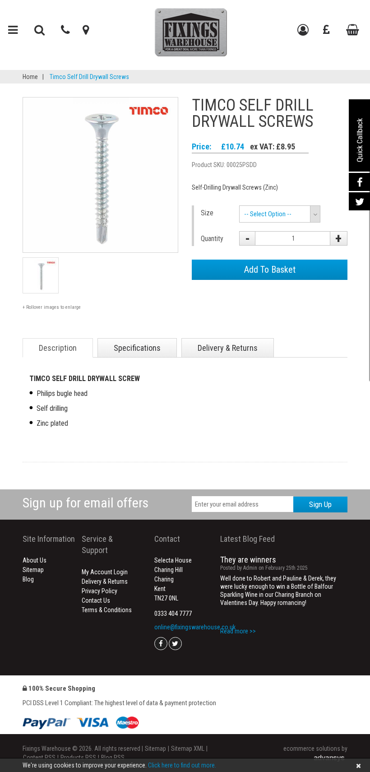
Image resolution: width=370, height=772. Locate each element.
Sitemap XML (187, 748)
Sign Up (320, 504)
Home (30, 76)
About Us (34, 560)
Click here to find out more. (182, 765)
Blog (28, 579)
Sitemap (33, 569)
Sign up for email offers (85, 503)
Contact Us (96, 600)
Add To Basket (270, 269)
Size (207, 213)
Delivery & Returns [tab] (228, 348)
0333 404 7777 (173, 613)
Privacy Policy (99, 591)
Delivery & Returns (105, 581)
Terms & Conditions (107, 610)
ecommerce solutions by (315, 748)
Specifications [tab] (137, 348)
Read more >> (238, 631)
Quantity (212, 238)
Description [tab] (58, 348)
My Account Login (105, 572)
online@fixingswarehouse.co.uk (195, 627)
